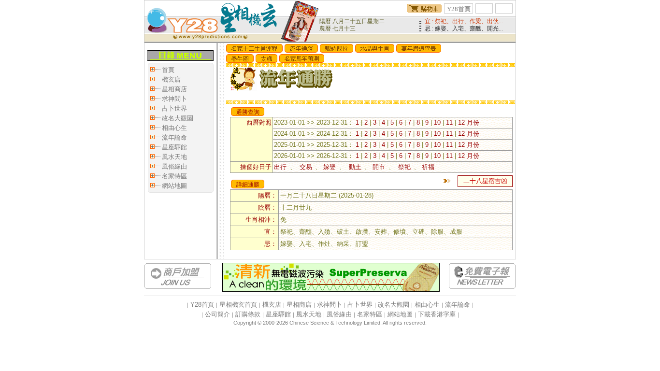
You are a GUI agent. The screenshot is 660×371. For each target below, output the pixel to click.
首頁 (168, 69)
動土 (354, 167)
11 (449, 122)
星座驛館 (174, 147)
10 (437, 122)
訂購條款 (247, 314)
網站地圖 (174, 185)
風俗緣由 (174, 166)
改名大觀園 (177, 118)
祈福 (428, 167)
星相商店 (174, 89)
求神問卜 (174, 98)
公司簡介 (217, 314)
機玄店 (171, 79)
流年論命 (174, 137)
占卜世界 (174, 108)
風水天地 (174, 156)
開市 (380, 167)
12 (461, 122)
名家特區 (174, 176)
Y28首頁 (459, 9)
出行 (282, 167)
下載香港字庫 (437, 314)
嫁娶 (331, 167)
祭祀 (404, 167)
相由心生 (174, 127)
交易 (305, 167)
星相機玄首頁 (238, 304)
